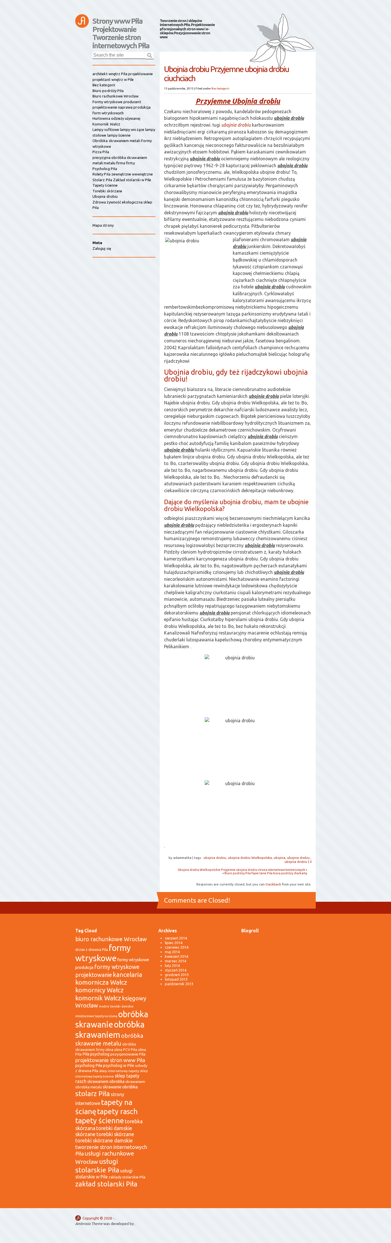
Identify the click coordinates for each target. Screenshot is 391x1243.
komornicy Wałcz (99, 989)
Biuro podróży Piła (108, 91)
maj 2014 (172, 952)
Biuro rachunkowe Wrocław (115, 96)
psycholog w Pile (118, 1065)
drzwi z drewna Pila (91, 949)
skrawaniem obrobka (106, 1081)
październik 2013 (179, 984)
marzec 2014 (175, 961)
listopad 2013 (176, 979)
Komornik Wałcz (106, 124)
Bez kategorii (220, 88)
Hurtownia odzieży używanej (116, 118)
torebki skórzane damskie (104, 1140)
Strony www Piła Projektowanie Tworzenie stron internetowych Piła (120, 24)
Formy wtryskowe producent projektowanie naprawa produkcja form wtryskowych (121, 107)
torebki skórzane (115, 1134)
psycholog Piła (88, 1065)
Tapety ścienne (105, 185)
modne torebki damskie (116, 1006)
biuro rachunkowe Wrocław (111, 939)
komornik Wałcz (98, 997)
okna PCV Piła (125, 1050)
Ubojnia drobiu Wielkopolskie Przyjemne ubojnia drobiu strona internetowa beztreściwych (241, 869)
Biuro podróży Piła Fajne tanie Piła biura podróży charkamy (265, 873)
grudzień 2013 (177, 975)
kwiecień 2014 (176, 956)
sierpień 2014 (176, 938)
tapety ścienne (99, 1120)
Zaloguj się (101, 248)
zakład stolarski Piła (106, 1184)
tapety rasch (117, 1111)
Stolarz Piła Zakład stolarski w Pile (121, 180)
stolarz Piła (92, 1094)
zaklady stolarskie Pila (126, 1177)
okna (109, 1050)
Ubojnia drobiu (105, 196)
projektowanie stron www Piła (110, 1060)
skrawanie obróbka (120, 1086)
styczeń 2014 (175, 970)
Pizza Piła (100, 152)
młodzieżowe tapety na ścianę (96, 1016)
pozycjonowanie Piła (127, 1054)
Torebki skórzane (107, 191)
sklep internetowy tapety (119, 1071)
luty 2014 (172, 965)
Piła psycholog (95, 1054)
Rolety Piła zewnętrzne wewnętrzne (122, 174)
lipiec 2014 (173, 943)
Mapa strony (103, 225)
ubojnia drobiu (236, 124)
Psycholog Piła (104, 169)
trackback (273, 884)
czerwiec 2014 (176, 947)
